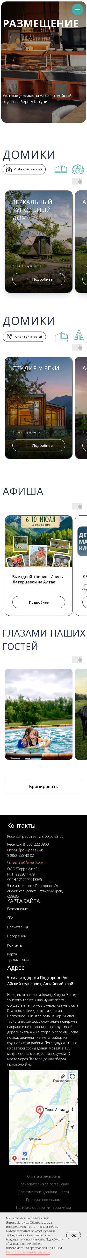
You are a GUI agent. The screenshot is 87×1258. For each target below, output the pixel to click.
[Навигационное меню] (77, 9)
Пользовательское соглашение (43, 1184)
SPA (10, 917)
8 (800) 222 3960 (36, 844)
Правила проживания (43, 1199)
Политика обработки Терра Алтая (43, 1207)
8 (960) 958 (15, 855)
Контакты (14, 945)
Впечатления (17, 927)
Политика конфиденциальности (43, 1192)
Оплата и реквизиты (43, 1176)
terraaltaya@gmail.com (25, 862)
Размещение (17, 908)
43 (26, 855)
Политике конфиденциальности (28, 1252)
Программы (17, 936)
